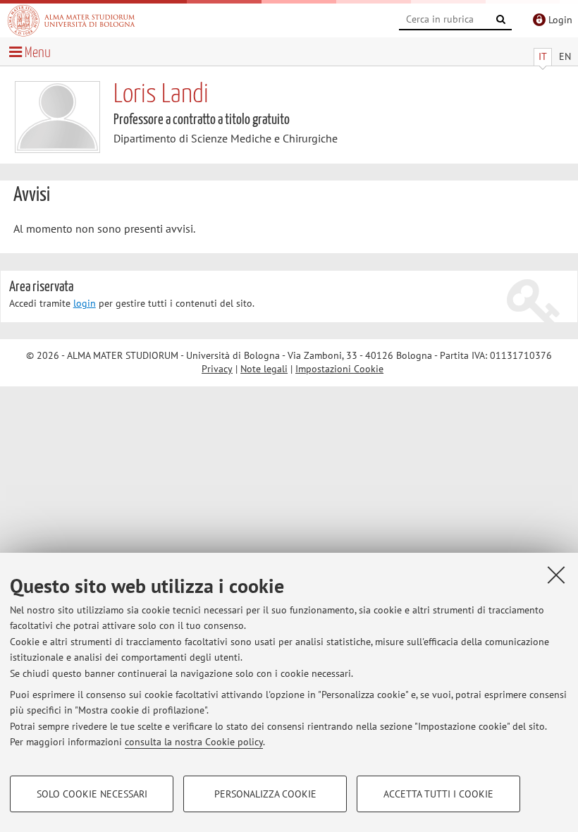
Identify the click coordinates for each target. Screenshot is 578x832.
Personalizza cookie (265, 794)
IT (543, 56)
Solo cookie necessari (92, 794)
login (84, 303)
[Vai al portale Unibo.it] (71, 20)
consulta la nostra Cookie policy (194, 741)
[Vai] (501, 19)
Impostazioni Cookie (339, 368)
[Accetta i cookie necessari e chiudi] (556, 574)
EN (565, 56)
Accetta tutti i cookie (438, 794)
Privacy (217, 368)
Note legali (264, 368)
